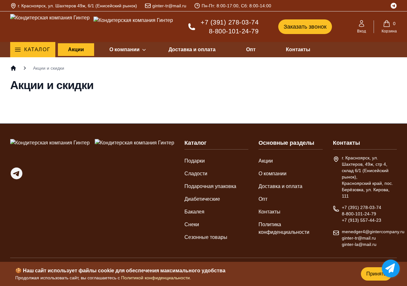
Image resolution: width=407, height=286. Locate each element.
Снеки (191, 224)
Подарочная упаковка (210, 186)
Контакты (298, 49)
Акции (76, 49)
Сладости (195, 173)
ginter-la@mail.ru (359, 244)
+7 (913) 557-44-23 (361, 220)
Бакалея (194, 211)
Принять (376, 273)
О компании (124, 49)
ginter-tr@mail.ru (169, 5)
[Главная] (13, 68)
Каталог (37, 49)
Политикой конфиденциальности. (156, 277)
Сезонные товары (205, 237)
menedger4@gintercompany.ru (373, 231)
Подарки (194, 161)
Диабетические (202, 199)
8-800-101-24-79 (234, 31)
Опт (251, 49)
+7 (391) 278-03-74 (230, 22)
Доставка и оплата (192, 49)
